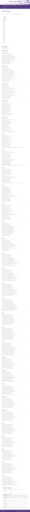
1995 (4, 39)
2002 (4, 31)
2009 (4, 25)
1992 (4, 42)
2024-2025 (4, 17)
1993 (4, 41)
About (4, 5)
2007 (4, 26)
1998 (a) (4, 35)
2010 (4, 24)
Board (21, 5)
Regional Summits (14, 5)
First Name (4, 498)
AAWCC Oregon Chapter (15, 2)
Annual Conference (8, 5)
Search (11, 492)
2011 (4, 23)
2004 (4, 29)
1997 (4, 36)
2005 (4, 28)
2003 (4, 30)
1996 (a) (4, 38)
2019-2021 (4, 19)
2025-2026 (4, 16)
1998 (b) (4, 34)
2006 (4, 27)
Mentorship (4, 7)
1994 (4, 40)
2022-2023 (4, 18)
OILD (18, 5)
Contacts (25, 5)
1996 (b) (4, 37)
